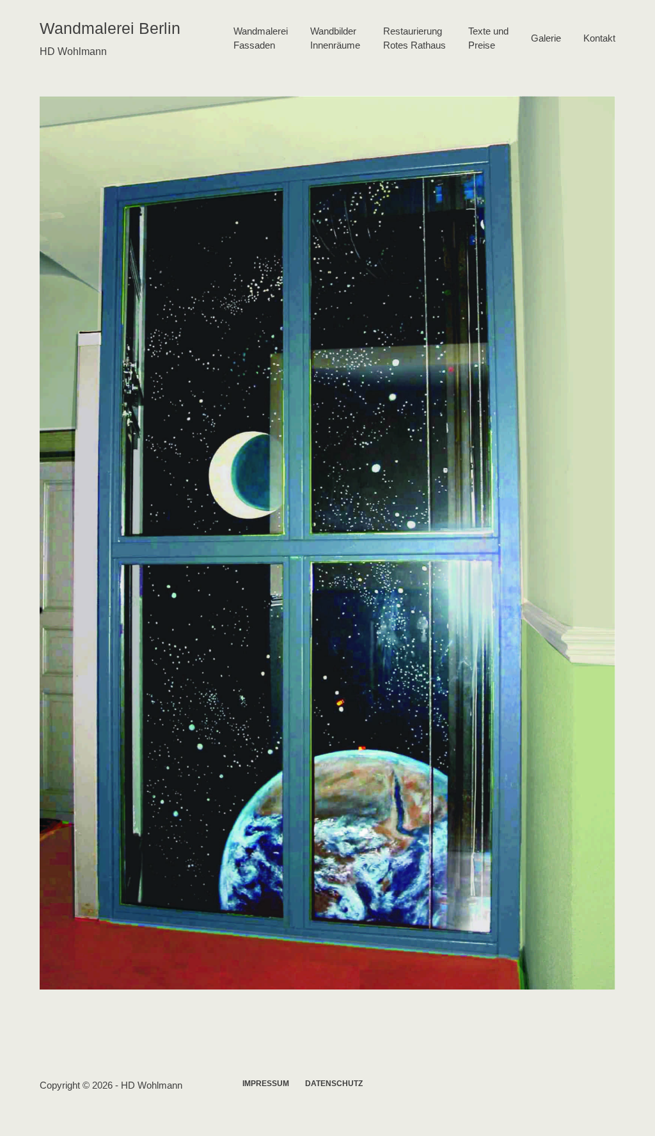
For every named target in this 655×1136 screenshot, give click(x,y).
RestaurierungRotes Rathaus (414, 38)
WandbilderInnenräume (335, 38)
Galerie (546, 38)
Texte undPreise (488, 38)
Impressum (265, 1083)
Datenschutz (334, 1083)
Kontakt (599, 38)
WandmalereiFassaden (260, 38)
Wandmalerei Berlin (110, 28)
